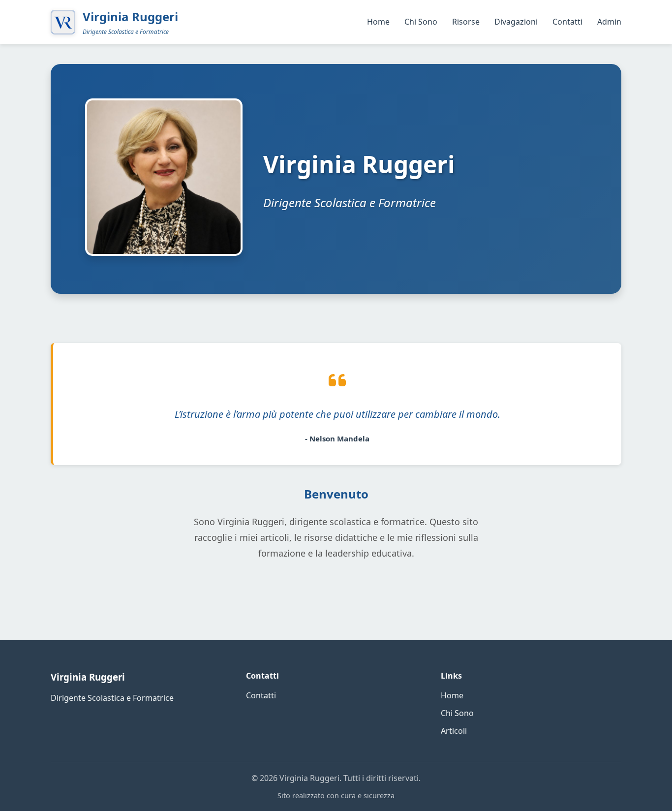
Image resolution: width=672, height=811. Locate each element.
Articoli (454, 730)
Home (378, 21)
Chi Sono (420, 21)
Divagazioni (516, 21)
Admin (609, 21)
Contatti (567, 21)
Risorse (466, 21)
